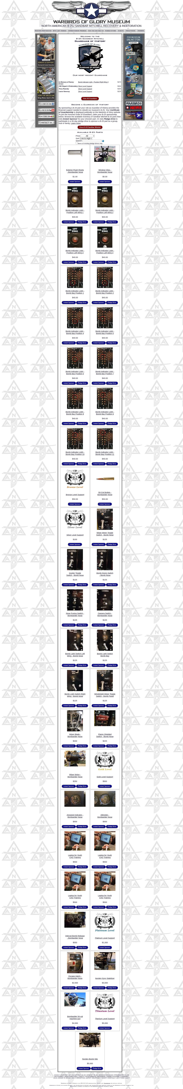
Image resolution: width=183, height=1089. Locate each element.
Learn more (76, 123)
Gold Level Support (105, 777)
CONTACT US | (114, 1078)
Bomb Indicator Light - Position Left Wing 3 (75, 252)
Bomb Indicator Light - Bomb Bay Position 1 (75, 292)
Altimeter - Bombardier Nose (104, 816)
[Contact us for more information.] (46, 126)
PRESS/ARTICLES (122, 1075)
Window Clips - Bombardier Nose (104, 171)
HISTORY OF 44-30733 (70, 1075)
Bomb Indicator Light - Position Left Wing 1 (75, 211)
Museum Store (110, 30)
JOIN (55, 1078)
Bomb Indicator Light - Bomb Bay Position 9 (105, 413)
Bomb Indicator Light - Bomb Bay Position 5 (105, 332)
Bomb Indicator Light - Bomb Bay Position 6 (75, 372)
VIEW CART (125, 1078)
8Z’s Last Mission (59, 30)
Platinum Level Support (105, 938)
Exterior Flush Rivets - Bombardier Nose (75, 171)
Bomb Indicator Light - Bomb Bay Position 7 (105, 372)
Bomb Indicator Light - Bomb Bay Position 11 (105, 453)
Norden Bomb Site (90, 1059)
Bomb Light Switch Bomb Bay (105, 655)
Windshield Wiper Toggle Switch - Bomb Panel (104, 695)
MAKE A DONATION (67, 1078)
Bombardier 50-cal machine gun (75, 1017)
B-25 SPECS (87, 1075)
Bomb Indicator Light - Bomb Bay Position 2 (105, 292)
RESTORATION (71, 1076)
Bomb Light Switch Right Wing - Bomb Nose (75, 695)
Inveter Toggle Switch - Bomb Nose (75, 574)
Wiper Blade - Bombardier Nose (75, 735)
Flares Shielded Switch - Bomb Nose (105, 735)
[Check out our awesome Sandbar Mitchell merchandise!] (134, 99)
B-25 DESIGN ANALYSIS (104, 1075)
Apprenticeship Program (77, 30)
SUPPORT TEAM (99, 1078)
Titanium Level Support (105, 1019)
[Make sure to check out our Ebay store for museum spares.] (46, 119)
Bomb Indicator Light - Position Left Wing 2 (105, 211)
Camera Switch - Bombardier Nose (104, 614)
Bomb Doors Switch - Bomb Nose (104, 574)
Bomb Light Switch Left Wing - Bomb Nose (75, 655)
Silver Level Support (75, 535)
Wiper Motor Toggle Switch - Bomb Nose (105, 534)
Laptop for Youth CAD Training (75, 856)
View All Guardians (90, 98)
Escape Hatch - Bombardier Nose (75, 977)
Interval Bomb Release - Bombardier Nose (75, 937)
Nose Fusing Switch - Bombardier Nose (75, 614)
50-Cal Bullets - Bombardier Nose (104, 493)
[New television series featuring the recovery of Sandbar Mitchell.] (134, 119)
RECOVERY (58, 1076)
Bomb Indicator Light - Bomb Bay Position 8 (75, 413)
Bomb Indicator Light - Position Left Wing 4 (105, 252)
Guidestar (107, 1083)
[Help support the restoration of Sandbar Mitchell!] (46, 67)
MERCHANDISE (113, 1076)
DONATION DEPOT (83, 1078)
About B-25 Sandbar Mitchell (90, 127)
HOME (56, 1075)
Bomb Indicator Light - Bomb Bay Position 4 (75, 332)
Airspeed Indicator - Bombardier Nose (75, 816)
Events (120, 30)
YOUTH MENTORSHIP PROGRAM (92, 1076)
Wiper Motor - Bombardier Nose (75, 776)
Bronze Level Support (75, 495)
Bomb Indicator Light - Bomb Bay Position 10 (75, 453)
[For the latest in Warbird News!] (134, 110)
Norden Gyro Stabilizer (104, 978)
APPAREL (125, 1076)
